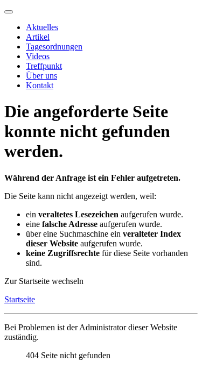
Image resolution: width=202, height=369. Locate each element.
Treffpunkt (44, 65)
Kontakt (39, 85)
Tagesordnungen (54, 46)
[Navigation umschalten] (8, 11)
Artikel (38, 36)
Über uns (41, 75)
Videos (38, 56)
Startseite (19, 299)
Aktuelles (42, 27)
